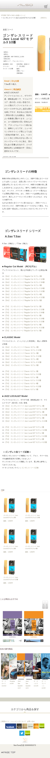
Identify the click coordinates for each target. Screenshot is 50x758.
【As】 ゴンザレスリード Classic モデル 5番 (22, 365)
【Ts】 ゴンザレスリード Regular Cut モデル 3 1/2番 (24, 322)
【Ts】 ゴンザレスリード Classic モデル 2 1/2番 (23, 374)
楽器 (17, 15)
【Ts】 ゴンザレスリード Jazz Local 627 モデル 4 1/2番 (26, 442)
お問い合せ (31, 721)
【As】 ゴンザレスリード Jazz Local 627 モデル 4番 (24, 418)
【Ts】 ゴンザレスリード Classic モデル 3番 (21, 377)
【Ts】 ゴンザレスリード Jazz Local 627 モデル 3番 (24, 433)
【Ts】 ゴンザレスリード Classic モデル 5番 (21, 389)
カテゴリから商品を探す (25, 709)
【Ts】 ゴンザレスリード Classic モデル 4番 (21, 383)
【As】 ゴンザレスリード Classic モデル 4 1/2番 (23, 362)
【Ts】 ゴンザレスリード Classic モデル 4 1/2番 (23, 386)
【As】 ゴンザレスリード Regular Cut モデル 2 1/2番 (25, 279)
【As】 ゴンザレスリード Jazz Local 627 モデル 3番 (24, 412)
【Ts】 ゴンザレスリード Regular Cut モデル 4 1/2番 (24, 328)
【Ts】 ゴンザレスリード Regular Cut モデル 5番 (23, 331)
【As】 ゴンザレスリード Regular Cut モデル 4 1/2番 (25, 297)
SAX (12, 15)
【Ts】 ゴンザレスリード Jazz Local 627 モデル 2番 (24, 427)
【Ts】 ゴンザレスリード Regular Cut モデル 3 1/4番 (24, 319)
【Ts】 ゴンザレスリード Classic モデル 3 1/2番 (23, 380)
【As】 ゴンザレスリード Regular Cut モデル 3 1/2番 (25, 291)
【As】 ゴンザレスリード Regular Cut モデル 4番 (23, 294)
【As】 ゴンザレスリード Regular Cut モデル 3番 (23, 285)
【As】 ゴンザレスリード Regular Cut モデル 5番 (23, 300)
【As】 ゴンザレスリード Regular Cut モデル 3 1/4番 (25, 288)
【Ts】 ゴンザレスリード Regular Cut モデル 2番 (23, 306)
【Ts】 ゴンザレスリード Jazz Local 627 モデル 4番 (24, 439)
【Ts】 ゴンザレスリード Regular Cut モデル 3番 (23, 315)
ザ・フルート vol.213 (4, 683)
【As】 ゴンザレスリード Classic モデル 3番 (22, 353)
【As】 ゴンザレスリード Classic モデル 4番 (22, 359)
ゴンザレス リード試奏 (30, 468)
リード (23, 15)
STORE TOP (5, 15)
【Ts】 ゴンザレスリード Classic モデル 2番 (21, 371)
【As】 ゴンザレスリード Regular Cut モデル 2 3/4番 (25, 282)
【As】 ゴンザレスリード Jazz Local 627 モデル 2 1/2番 (26, 409)
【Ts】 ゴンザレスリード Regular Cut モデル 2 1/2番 (24, 310)
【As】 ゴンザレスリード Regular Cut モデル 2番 (23, 276)
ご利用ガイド (4, 721)
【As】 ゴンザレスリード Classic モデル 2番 (22, 347)
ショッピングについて (18, 721)
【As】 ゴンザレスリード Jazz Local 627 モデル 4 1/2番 (26, 421)
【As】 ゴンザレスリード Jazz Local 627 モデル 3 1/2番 (26, 415)
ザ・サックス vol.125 (36, 683)
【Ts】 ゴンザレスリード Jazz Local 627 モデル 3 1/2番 (26, 436)
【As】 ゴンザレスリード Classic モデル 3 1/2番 (23, 356)
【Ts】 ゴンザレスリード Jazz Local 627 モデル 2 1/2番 (26, 430)
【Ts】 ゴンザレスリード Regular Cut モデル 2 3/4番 (24, 312)
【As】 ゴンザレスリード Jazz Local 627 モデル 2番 (24, 406)
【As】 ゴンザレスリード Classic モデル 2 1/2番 (23, 350)
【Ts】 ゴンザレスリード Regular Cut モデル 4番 (23, 325)
